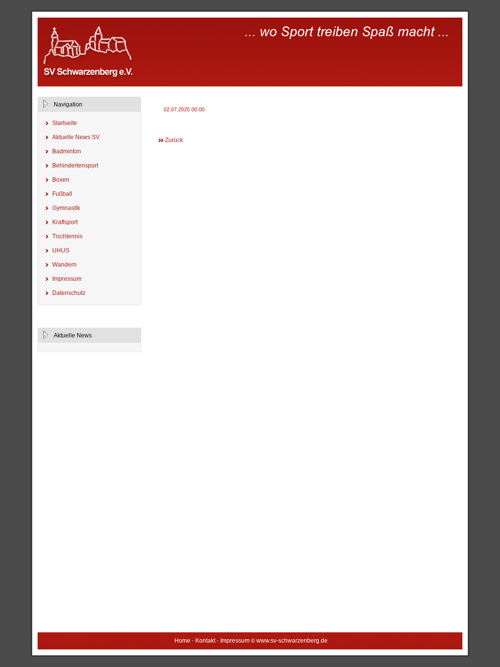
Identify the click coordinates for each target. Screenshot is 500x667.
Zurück (174, 140)
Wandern (64, 264)
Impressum (67, 278)
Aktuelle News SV (76, 137)
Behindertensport (75, 165)
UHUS (60, 250)
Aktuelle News (72, 335)
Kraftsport (65, 222)
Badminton (66, 151)
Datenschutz (68, 293)
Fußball (62, 193)
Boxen (60, 179)
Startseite (64, 123)
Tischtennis (67, 236)
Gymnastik (66, 208)
